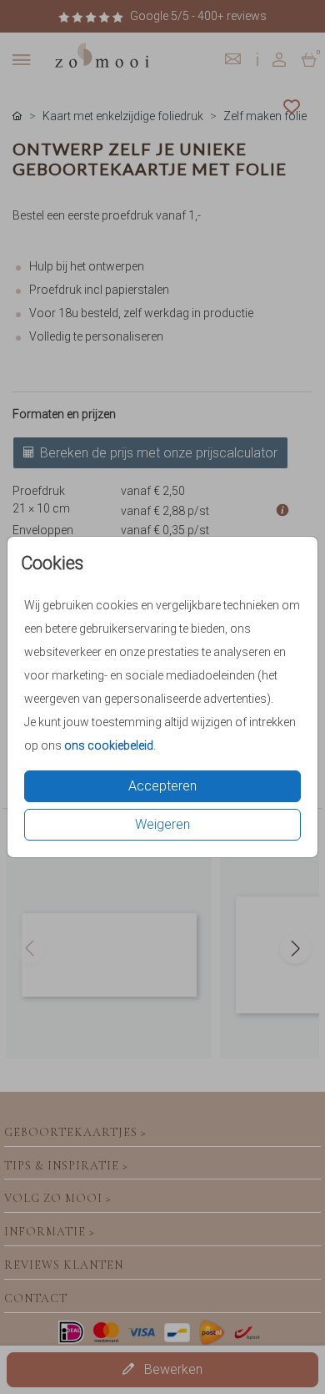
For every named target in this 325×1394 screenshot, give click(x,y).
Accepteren (162, 786)
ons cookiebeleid (108, 745)
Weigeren (162, 824)
